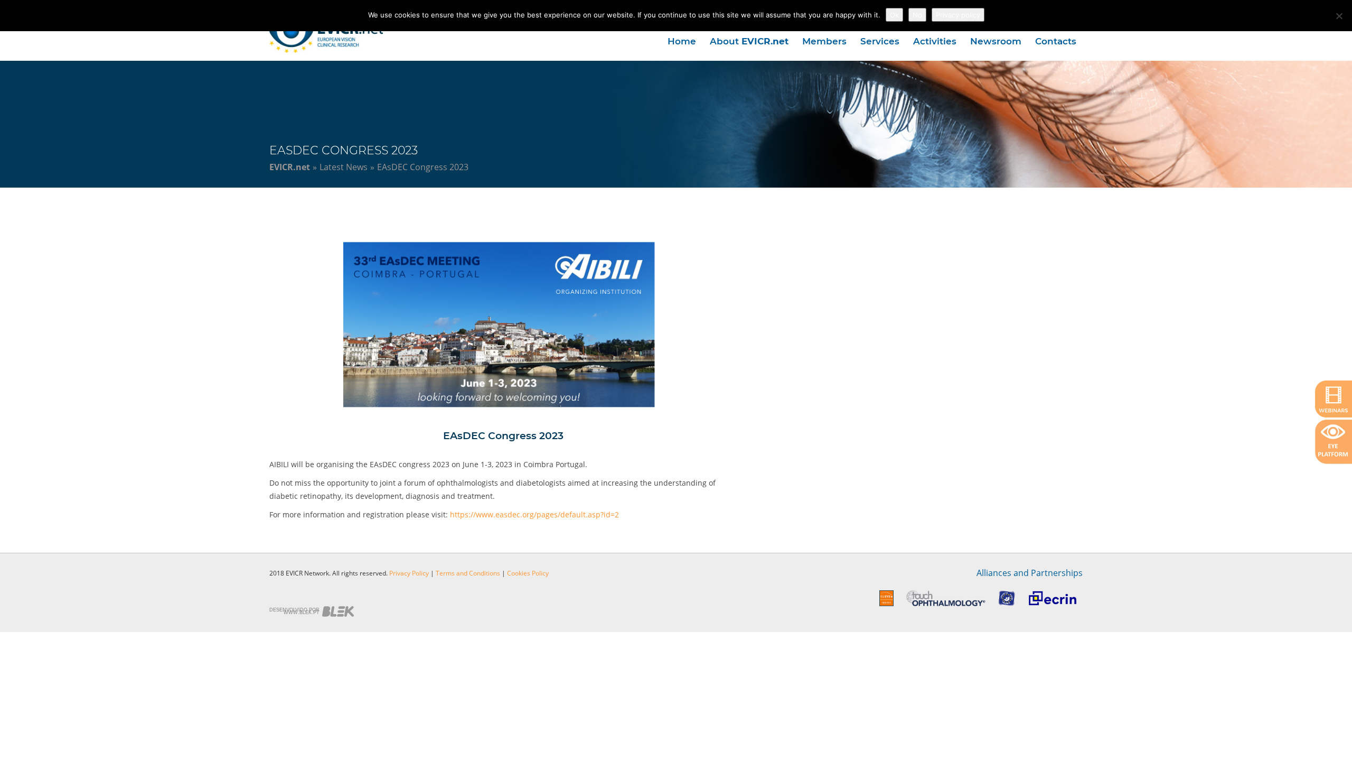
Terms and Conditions (468, 573)
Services (879, 41)
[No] (1339, 16)
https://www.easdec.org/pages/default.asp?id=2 (534, 514)
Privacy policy (958, 15)
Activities (934, 41)
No (917, 15)
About (749, 41)
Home (682, 41)
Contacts (1055, 41)
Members (824, 41)
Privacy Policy (409, 573)
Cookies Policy (528, 573)
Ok (894, 15)
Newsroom (995, 41)
